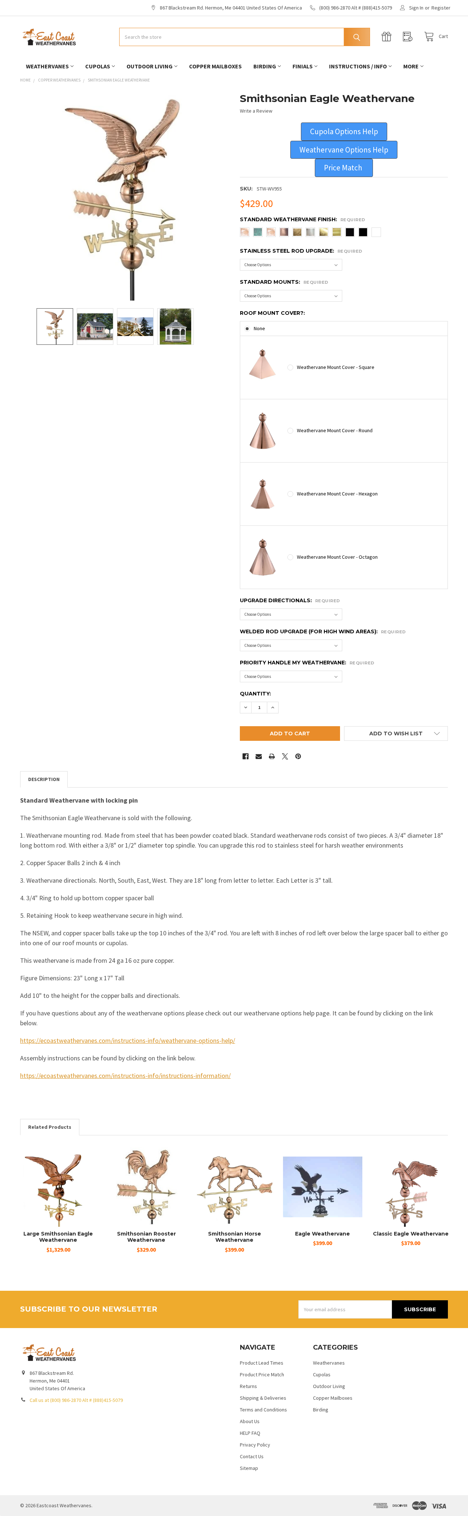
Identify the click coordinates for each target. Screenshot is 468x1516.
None (259, 328)
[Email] (258, 756)
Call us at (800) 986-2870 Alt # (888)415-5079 (76, 1400)
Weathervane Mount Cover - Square (335, 367)
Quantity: (255, 693)
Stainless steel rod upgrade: (301, 251)
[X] (285, 756)
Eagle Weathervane (322, 1233)
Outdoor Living (150, 66)
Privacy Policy (255, 1444)
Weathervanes (47, 66)
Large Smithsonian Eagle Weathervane (58, 1237)
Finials (302, 66)
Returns (248, 1386)
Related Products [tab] (49, 1127)
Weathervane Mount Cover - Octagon (337, 557)
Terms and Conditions (263, 1409)
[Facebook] (245, 756)
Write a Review (256, 111)
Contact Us (252, 1456)
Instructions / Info (358, 66)
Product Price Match (262, 1374)
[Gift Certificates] (388, 36)
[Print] (272, 756)
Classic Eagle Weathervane (411, 1233)
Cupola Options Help (344, 131)
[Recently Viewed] (409, 36)
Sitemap (249, 1468)
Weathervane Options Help (343, 150)
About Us (250, 1421)
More (411, 66)
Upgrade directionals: (290, 600)
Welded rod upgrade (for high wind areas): (323, 631)
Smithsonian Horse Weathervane (234, 1237)
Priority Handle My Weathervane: (307, 662)
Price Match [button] (344, 168)
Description (44, 779)
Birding (264, 66)
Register (440, 7)
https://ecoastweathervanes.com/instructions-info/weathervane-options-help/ (127, 1040)
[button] (344, 131)
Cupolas (97, 66)
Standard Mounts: (284, 282)
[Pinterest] (298, 756)
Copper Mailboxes (215, 66)
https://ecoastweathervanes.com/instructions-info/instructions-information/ (125, 1075)
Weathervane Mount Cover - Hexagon (337, 493)
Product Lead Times (261, 1363)
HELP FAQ (250, 1433)
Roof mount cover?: (272, 313)
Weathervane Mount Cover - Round (335, 430)
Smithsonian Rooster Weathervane (146, 1237)
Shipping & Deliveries (263, 1398)
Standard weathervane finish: (302, 219)
